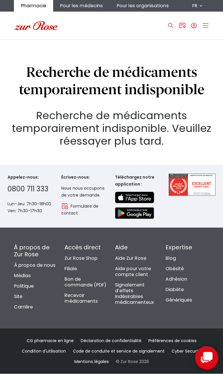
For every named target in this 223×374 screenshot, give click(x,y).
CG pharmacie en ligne (50, 341)
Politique (24, 286)
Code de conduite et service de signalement (119, 351)
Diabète (175, 289)
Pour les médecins (81, 5)
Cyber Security (187, 351)
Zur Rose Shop (81, 258)
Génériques (179, 300)
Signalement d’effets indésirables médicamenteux (134, 294)
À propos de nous (34, 265)
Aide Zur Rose (130, 258)
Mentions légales (91, 361)
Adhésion (176, 279)
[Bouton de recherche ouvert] (170, 25)
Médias (22, 275)
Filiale (70, 268)
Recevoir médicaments (81, 298)
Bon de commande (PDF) (85, 282)
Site (18, 296)
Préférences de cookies (172, 341)
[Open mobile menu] (205, 25)
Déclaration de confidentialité (111, 341)
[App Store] (134, 197)
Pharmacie (33, 5)
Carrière (23, 307)
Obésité (175, 268)
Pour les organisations (143, 5)
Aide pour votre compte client (133, 271)
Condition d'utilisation (44, 351)
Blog (171, 258)
